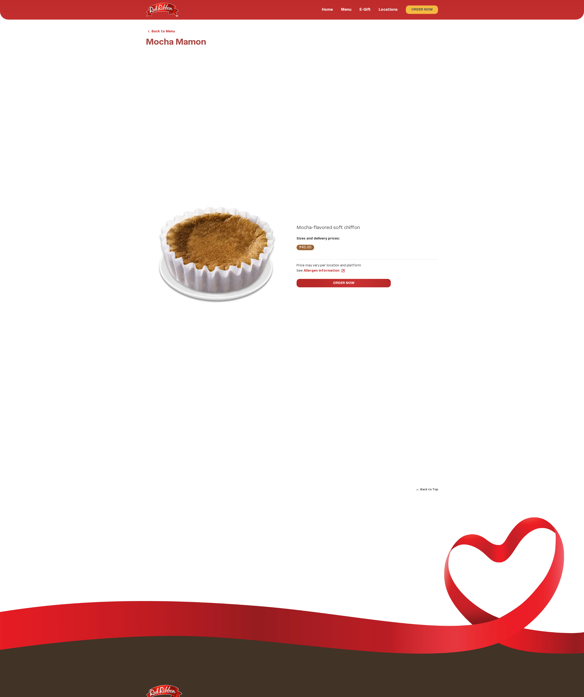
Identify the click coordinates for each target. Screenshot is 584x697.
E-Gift (365, 10)
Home (327, 10)
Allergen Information (321, 271)
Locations (388, 10)
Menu (346, 10)
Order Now (422, 9)
